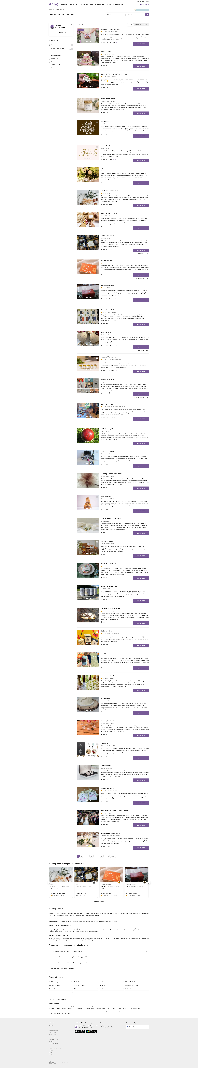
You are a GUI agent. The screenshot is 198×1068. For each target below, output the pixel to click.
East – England (78, 982)
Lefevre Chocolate (107, 788)
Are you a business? (54, 1043)
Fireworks (91, 1011)
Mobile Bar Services (81, 1006)
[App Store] (79, 1032)
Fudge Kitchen (106, 52)
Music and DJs (122, 1006)
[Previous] (49, 883)
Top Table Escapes (107, 285)
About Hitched (52, 1046)
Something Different (93, 1006)
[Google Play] (91, 1032)
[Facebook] (101, 1026)
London (102, 982)
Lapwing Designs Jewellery (110, 609)
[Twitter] (104, 1026)
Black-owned (54, 68)
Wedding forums (99, 4)
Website (118, 4)
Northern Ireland (129, 989)
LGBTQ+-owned (55, 65)
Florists (64, 1008)
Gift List (108, 4)
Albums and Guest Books (64, 1011)
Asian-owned (54, 62)
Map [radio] (146, 24)
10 (108, 856)
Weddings (51, 9)
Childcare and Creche (54, 1013)
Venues (72, 4)
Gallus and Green (107, 631)
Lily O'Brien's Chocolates (109, 191)
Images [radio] (139, 24)
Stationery (51, 1008)
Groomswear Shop (135, 1008)
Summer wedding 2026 (83, 887)
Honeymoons (52, 1011)
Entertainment (113, 1006)
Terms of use (52, 1028)
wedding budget (60, 915)
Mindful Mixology (107, 541)
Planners (119, 1008)
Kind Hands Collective (108, 99)
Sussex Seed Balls (107, 260)
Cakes (139, 1006)
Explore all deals (98, 901)
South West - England (80, 985)
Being (103, 168)
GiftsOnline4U (106, 766)
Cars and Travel (90, 1008)
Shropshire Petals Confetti (110, 29)
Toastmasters (125, 1011)
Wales (76, 989)
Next (112, 856)
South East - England (54, 982)
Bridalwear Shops (104, 1006)
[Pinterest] (108, 1026)
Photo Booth (111, 1008)
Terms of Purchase (53, 1030)
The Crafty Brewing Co (109, 586)
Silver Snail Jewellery (108, 379)
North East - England (105, 989)
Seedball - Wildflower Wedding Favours (114, 74)
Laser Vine (104, 743)
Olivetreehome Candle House (111, 519)
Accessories (126, 1008)
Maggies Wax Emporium (109, 357)
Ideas (91, 4)
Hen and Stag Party (115, 1011)
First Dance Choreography (101, 1011)
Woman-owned (55, 58)
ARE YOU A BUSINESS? (143, 1)
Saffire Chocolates (107, 236)
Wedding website (53, 1054)
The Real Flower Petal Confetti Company (115, 811)
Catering (58, 1008)
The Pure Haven (106, 332)
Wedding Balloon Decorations (111, 474)
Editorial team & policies (55, 1048)
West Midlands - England (131, 982)
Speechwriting (131, 1006)
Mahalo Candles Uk (107, 676)
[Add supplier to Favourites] (97, 30)
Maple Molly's (105, 146)
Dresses (85, 4)
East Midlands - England (131, 985)
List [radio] (131, 24)
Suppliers (79, 4)
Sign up (147, 4)
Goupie (103, 653)
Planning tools (64, 4)
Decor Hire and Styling (68, 1006)
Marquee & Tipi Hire (101, 1008)
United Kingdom (133, 1026)
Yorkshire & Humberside (55, 989)
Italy (50, 992)
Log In (142, 4)
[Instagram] (111, 1026)
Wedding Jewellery (66, 1013)
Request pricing (141, 44)
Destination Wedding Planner (79, 1011)
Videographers (80, 1008)
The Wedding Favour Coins (110, 833)
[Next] (149, 883)
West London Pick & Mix (109, 213)
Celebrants (133, 1011)
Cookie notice (52, 1034)
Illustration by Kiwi (107, 310)
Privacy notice (52, 1032)
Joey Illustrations (107, 404)
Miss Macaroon (106, 496)
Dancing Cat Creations (109, 721)
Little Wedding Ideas (108, 429)
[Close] (71, 25)
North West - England (54, 985)
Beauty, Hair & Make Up (54, 1006)
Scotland (102, 985)
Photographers (71, 1008)
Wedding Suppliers (54, 1003)
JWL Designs (105, 698)
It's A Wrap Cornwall (108, 451)
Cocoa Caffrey (106, 121)
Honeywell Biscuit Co (108, 564)
